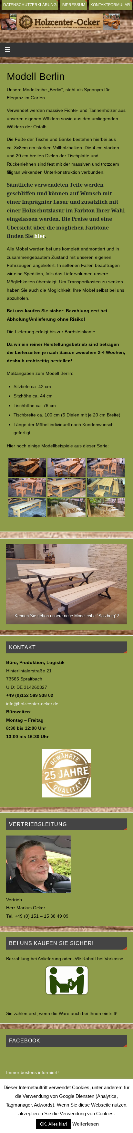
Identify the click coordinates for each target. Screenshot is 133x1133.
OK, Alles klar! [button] (53, 1124)
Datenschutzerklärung (29, 5)
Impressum (73, 5)
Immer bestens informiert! (32, 1072)
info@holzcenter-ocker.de (32, 703)
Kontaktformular (110, 5)
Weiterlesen (85, 1124)
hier (39, 235)
